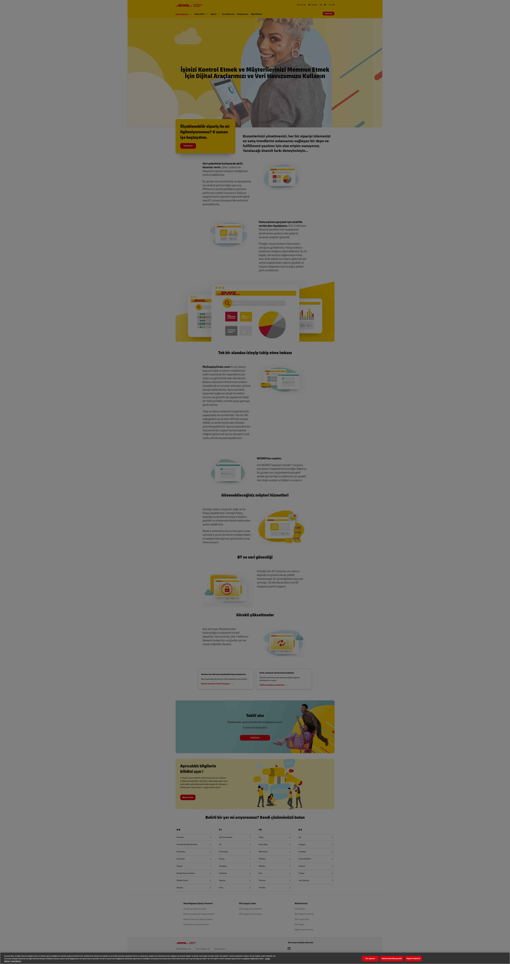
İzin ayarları (370, 958)
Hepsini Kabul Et (413, 958)
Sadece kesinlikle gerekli (392, 958)
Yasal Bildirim (16, 961)
